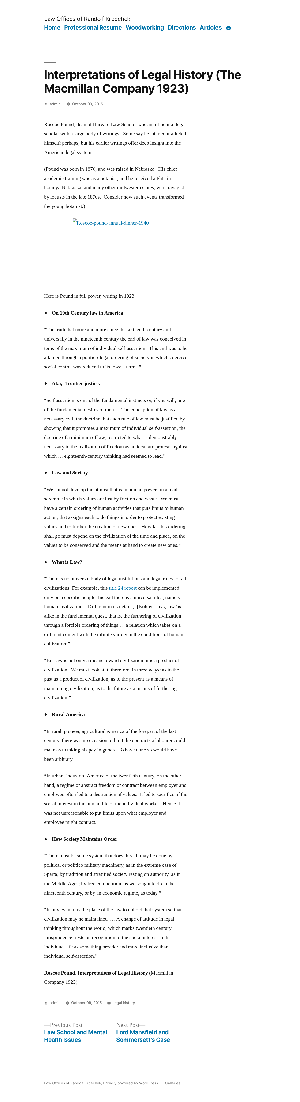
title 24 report (123, 588)
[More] (228, 28)
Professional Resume (93, 27)
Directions (182, 27)
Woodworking (145, 27)
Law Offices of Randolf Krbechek (87, 18)
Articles (211, 27)
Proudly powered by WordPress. (131, 1083)
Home (52, 27)
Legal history (123, 1003)
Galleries (172, 1083)
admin (55, 104)
